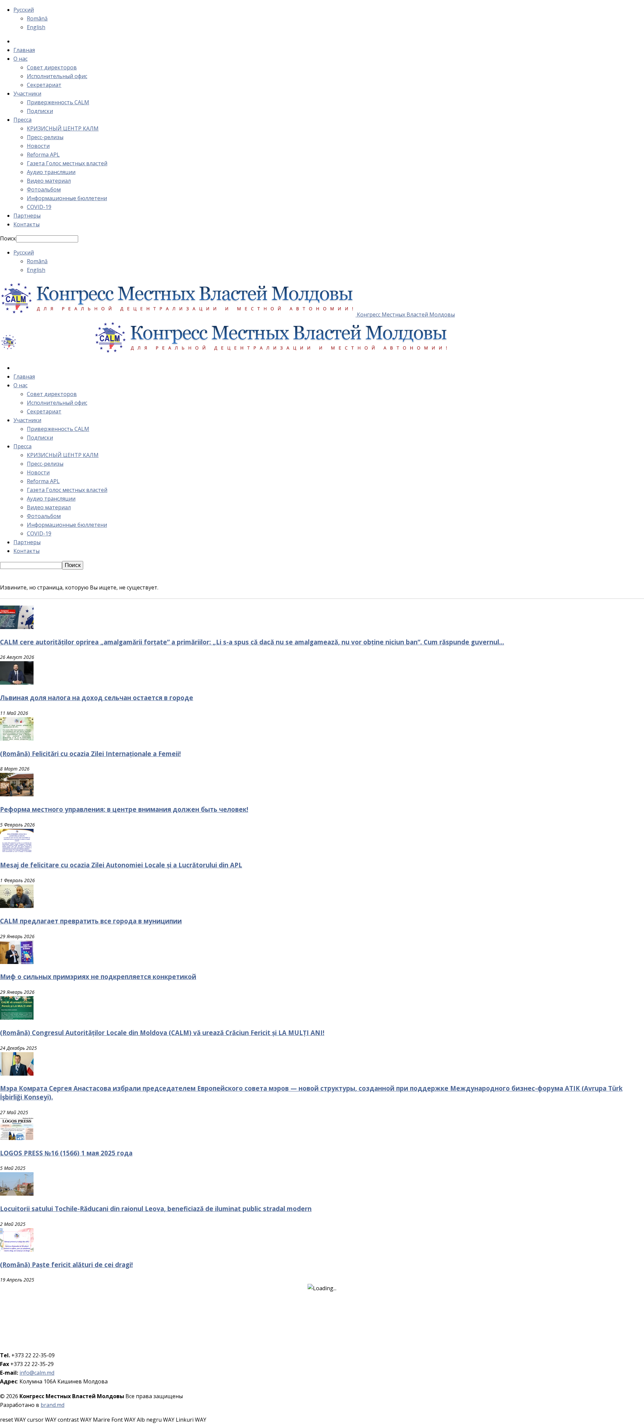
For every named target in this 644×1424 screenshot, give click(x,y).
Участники (27, 93)
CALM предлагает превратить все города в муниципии (91, 921)
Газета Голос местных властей (67, 163)
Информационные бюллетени (67, 198)
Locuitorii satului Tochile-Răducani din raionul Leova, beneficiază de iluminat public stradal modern (156, 1208)
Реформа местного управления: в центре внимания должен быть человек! (124, 809)
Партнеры (27, 215)
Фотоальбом (44, 189)
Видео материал (49, 180)
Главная (24, 50)
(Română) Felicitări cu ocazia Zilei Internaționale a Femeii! (90, 753)
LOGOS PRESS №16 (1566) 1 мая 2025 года (66, 1153)
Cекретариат (44, 85)
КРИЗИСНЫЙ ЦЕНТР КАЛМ (63, 128)
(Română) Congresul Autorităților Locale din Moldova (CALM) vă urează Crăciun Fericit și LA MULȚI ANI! (162, 1032)
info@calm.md (36, 1372)
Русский (23, 9)
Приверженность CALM (58, 102)
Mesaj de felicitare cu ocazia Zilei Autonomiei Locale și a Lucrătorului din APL (121, 865)
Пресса (22, 119)
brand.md (52, 1405)
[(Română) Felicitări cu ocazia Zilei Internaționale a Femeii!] (17, 738)
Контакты (26, 224)
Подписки (40, 111)
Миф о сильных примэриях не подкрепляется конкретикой (98, 976)
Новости (38, 146)
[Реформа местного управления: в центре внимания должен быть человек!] (17, 794)
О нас (20, 58)
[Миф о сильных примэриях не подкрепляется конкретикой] (17, 962)
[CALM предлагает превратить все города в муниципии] (17, 906)
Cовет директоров (52, 67)
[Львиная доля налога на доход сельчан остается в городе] (17, 682)
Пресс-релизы (45, 137)
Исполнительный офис (57, 76)
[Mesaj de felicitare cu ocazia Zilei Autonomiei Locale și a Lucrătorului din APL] (17, 850)
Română (37, 18)
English (36, 27)
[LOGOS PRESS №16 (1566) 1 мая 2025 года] (17, 1138)
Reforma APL (43, 154)
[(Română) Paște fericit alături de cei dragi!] (17, 1249)
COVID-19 (39, 207)
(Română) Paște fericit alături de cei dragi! (66, 1264)
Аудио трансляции (51, 172)
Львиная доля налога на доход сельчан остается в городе (96, 697)
